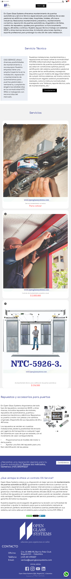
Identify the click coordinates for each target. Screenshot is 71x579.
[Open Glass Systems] (35, 543)
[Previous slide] (46, 417)
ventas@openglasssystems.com (36, 560)
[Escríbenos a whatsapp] (66, 574)
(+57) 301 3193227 (28, 557)
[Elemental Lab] (39, 576)
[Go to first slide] (67, 417)
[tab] (56, 431)
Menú (39, 6)
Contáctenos (63, 463)
